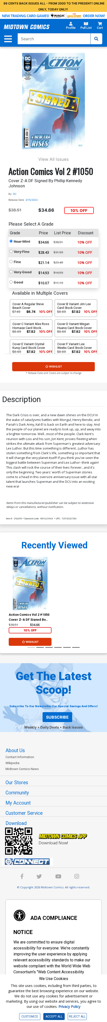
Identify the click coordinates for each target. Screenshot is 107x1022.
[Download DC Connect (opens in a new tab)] (55, 862)
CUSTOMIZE (29, 1016)
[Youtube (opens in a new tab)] (58, 877)
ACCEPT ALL (54, 1016)
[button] (70, 27)
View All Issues (53, 159)
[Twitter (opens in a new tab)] (39, 877)
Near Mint (22, 241)
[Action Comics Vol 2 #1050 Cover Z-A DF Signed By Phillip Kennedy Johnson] (30, 583)
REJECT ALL (77, 1016)
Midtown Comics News (22, 769)
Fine (17, 262)
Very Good (23, 272)
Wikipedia (12, 763)
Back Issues (73, 727)
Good (18, 282)
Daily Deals (49, 727)
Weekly (30, 727)
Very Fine (21, 251)
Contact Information (19, 757)
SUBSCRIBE (57, 717)
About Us (15, 750)
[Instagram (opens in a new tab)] (76, 877)
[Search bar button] (96, 38)
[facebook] (22, 877)
